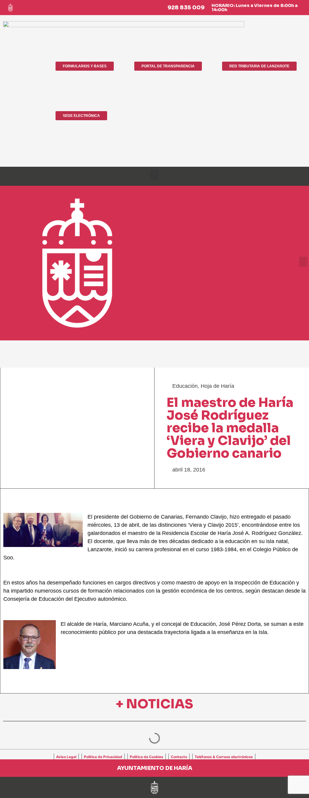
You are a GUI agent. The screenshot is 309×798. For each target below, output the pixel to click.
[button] (154, 175)
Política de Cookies (146, 757)
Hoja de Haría (217, 386)
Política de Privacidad (103, 757)
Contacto (179, 757)
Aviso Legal (66, 757)
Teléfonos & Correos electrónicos (224, 757)
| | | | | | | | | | (154, 756)
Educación (185, 386)
